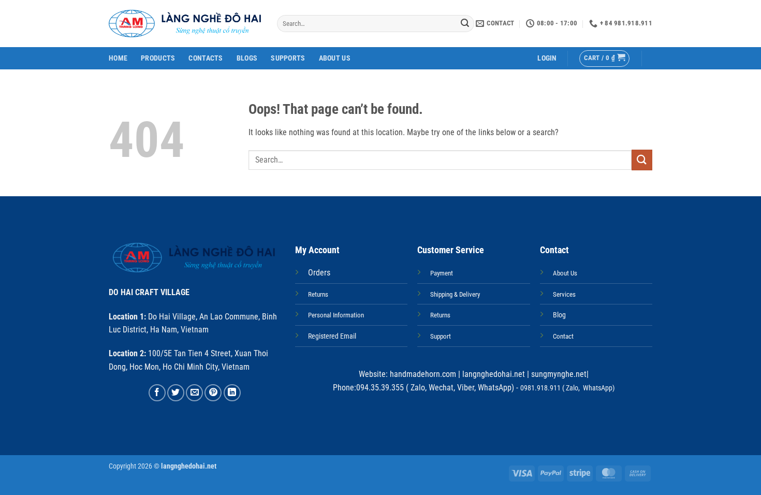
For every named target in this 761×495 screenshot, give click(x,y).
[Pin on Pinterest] (213, 392)
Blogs (247, 58)
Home (118, 58)
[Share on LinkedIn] (232, 392)
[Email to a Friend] (194, 392)
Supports (288, 58)
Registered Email (332, 336)
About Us (334, 58)
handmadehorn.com (422, 374)
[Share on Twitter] (175, 392)
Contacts (205, 58)
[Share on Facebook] (157, 392)
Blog (559, 315)
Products (158, 58)
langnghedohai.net (493, 374)
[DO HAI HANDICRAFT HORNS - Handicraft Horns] (185, 23)
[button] (547, 58)
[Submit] (465, 24)
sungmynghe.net (558, 374)
